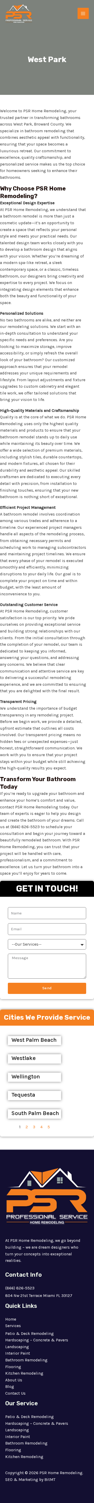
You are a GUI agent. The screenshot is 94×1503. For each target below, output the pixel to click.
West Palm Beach (34, 1040)
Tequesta (23, 1094)
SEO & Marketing (21, 1479)
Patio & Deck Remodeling (29, 1333)
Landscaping (17, 1346)
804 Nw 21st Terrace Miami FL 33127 (38, 1295)
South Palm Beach (35, 1113)
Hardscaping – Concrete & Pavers (36, 1340)
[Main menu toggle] (83, 13)
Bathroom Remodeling (26, 1360)
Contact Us (15, 1393)
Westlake (23, 1058)
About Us (13, 1380)
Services (13, 1325)
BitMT (49, 1479)
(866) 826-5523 (19, 1288)
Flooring (13, 1366)
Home (10, 1319)
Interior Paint (17, 1353)
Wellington (25, 1076)
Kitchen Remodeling (24, 1373)
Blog (9, 1386)
